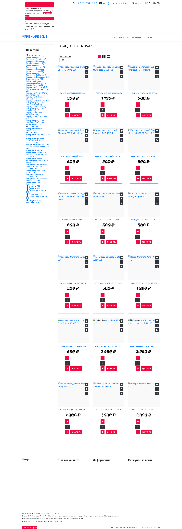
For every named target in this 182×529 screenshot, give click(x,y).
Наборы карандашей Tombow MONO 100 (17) (36, 122)
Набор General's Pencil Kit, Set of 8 (108, 346)
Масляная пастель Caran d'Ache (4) (36, 155)
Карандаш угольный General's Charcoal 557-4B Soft (108, 156)
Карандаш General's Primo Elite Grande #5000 (73, 346)
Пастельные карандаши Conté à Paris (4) (36, 179)
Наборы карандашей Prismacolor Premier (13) (36, 58)
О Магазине (98, 466)
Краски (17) (34, 186)
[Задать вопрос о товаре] (86, 72)
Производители (137, 37)
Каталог (122, 37)
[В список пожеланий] (86, 67)
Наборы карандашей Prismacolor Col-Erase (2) (36, 74)
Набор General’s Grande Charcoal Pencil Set (108, 410)
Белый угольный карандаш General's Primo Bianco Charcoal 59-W (73, 220)
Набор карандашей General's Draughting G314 (73, 410)
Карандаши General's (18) (36, 87)
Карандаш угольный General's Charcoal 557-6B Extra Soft (144, 156)
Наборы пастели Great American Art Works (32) (36, 151)
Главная (109, 37)
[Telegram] (31, 489)
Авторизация (63, 466)
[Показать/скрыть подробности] (26, 3)
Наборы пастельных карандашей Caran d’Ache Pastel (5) (37, 160)
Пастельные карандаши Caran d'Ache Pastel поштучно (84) (36, 166)
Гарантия (97, 476)
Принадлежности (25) (36, 191)
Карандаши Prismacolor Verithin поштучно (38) (36, 70)
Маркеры (33, 126)
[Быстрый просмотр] (86, 76)
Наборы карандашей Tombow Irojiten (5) (35, 104)
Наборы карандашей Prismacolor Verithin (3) (35, 66)
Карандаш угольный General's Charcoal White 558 (73, 93)
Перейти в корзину (34, 13)
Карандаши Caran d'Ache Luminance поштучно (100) (37, 94)
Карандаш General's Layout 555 (73, 283)
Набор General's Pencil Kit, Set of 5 (144, 283)
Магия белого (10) (33, 125)
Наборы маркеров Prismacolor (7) (34, 130)
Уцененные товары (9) (36, 197)
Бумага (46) (34, 188)
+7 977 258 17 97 (86, 3)
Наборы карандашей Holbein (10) (35, 110)
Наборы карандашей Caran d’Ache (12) (37, 90)
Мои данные (63, 476)
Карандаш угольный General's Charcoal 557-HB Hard (144, 93)
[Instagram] (149, 468)
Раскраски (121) (36, 194)
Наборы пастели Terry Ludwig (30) (35, 171)
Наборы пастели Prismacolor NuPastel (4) (38, 135)
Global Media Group (55, 521)
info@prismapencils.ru (116, 3)
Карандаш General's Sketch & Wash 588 (108, 283)
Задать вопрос (29, 527)
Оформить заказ (65, 490)
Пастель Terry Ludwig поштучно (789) (35, 175)
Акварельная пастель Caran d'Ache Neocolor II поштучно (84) (38, 146)
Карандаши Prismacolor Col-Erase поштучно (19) (38, 78)
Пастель (33, 132)
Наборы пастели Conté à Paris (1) (36, 183)
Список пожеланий (66, 485)
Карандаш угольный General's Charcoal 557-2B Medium (73, 156)
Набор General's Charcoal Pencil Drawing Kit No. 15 (144, 346)
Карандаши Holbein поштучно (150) (34, 114)
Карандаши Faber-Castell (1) (38, 101)
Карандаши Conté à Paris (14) (36, 118)
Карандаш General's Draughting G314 (144, 220)
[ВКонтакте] (131, 468)
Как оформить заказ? (102, 480)
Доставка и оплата (101, 471)
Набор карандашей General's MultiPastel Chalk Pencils (108, 93)
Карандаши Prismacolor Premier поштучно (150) (36, 62)
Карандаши (34, 55)
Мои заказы (63, 471)
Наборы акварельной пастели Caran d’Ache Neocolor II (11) (35, 140)
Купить (77, 115)
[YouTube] (143, 468)
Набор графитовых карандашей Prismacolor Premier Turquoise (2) (36, 83)
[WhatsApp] (25, 489)
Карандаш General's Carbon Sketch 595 (108, 220)
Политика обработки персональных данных (108, 486)
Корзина (61, 480)
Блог (150, 37)
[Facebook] (137, 468)
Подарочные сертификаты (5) (34, 201)
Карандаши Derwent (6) (36, 107)
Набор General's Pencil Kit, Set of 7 (144, 410)
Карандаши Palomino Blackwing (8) (35, 98)
